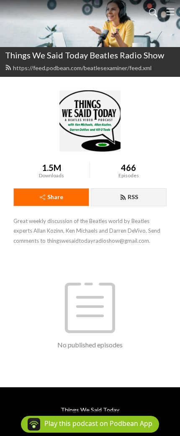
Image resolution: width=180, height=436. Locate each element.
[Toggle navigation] (170, 12)
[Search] (153, 11)
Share (55, 196)
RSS (133, 196)
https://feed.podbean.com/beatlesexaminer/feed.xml (82, 67)
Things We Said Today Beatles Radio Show (84, 55)
